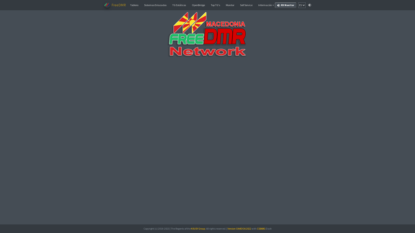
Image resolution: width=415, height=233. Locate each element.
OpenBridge (198, 5)
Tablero (134, 5)
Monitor (230, 5)
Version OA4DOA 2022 (239, 228)
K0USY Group (198, 228)
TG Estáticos (179, 5)
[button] (266, 5)
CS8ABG (261, 228)
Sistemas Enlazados (155, 5)
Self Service (246, 5)
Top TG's (215, 5)
